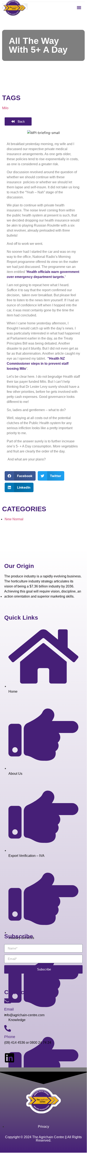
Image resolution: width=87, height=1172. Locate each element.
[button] (79, 7)
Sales (27, 1157)
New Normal (14, 519)
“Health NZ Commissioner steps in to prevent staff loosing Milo (37, 363)
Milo (5, 108)
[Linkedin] (9, 1058)
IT (21, 1157)
